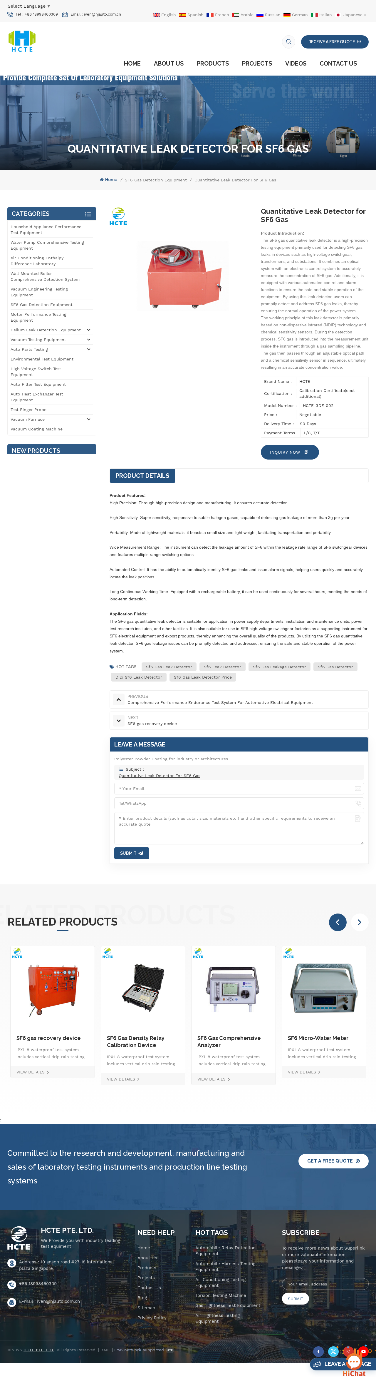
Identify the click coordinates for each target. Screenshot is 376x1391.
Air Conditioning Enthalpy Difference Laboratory (37, 261)
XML (105, 1349)
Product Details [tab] (142, 475)
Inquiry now (286, 452)
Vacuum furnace (28, 419)
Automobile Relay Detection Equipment (225, 1250)
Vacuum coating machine (37, 429)
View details (30, 1079)
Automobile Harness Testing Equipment (225, 1266)
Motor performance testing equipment (38, 317)
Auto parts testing (29, 349)
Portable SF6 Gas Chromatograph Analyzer (321, 1041)
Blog (142, 1297)
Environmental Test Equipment (42, 359)
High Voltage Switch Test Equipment (36, 371)
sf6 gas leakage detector (279, 666)
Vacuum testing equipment (38, 339)
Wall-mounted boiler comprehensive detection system (45, 276)
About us (169, 63)
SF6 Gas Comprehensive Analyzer (138, 1041)
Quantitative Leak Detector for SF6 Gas (159, 775)
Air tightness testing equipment (217, 1318)
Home (132, 63)
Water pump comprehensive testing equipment (47, 245)
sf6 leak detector (222, 666)
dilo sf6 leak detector (138, 677)
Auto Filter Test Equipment (38, 384)
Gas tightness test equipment (227, 1305)
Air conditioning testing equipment (220, 1282)
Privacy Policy (152, 1317)
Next (360, 922)
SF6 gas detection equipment (156, 180)
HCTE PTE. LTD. (67, 1230)
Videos (295, 63)
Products (213, 63)
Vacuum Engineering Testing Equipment (39, 292)
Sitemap (146, 1307)
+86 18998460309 (41, 14)
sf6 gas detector (335, 666)
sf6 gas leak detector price (203, 677)
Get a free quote (330, 1161)
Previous (338, 922)
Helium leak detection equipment (46, 330)
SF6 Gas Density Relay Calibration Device (45, 1041)
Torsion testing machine (220, 1295)
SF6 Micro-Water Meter (227, 1038)
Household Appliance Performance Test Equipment (46, 229)
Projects (257, 63)
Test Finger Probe (28, 409)
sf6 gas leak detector (169, 666)
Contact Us (338, 63)
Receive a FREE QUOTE (331, 41)
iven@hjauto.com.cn (102, 14)
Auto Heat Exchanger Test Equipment (37, 397)
